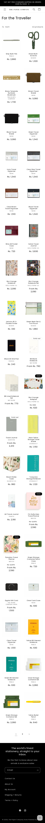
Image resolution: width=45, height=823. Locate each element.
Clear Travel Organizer (11, 641)
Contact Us (10, 778)
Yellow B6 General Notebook (33, 641)
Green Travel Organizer (33, 133)
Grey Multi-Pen (11, 54)
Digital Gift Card (11, 600)
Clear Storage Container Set (33, 679)
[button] (4, 9)
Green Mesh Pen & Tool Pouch (33, 322)
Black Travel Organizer (33, 207)
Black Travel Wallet (11, 133)
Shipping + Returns (13, 795)
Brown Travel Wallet (33, 92)
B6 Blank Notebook (33, 360)
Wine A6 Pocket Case (12, 245)
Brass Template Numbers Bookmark (11, 93)
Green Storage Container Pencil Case (33, 559)
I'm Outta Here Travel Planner (33, 515)
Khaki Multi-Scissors (33, 55)
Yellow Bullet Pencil (33, 716)
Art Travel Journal (12, 514)
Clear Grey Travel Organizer (33, 170)
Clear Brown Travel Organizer (11, 207)
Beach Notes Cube (11, 478)
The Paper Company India (18, 820)
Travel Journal (11, 438)
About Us (9, 784)
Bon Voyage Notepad (33, 398)
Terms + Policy (11, 800)
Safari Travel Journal (33, 245)
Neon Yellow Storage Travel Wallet (33, 439)
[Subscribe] (37, 770)
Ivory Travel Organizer (11, 170)
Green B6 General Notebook (11, 679)
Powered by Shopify (35, 820)
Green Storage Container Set (11, 716)
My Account (10, 789)
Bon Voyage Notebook (11, 282)
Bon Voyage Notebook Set (33, 282)
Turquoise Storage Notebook (33, 478)
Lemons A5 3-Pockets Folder (11, 322)
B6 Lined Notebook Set (11, 397)
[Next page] (29, 734)
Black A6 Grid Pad (11, 359)
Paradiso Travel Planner (11, 558)
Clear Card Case (33, 600)
